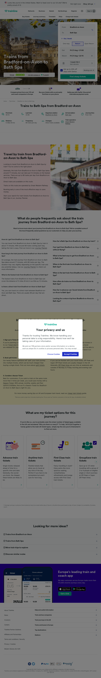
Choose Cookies (53, 354)
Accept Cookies (70, 354)
